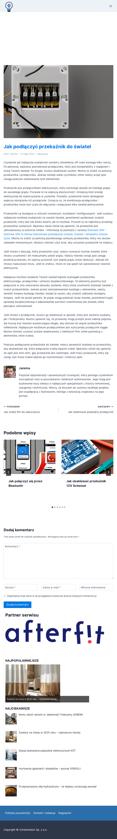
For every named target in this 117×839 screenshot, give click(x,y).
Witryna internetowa (93, 587)
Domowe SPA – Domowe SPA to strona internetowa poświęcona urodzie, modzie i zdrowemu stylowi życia (56, 234)
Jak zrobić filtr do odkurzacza (22, 409)
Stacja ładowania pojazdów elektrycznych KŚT (30, 699)
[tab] (52, 507)
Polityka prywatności (17, 813)
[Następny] (108, 472)
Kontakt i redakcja (44, 813)
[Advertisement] (58, 35)
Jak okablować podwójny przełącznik (90, 409)
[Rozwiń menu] (110, 6)
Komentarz (12, 546)
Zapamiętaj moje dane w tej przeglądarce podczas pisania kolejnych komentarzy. (52, 595)
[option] (47, 683)
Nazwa (10, 587)
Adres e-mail (52, 587)
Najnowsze (42, 154)
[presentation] (29, 457)
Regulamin (64, 813)
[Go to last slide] (8, 472)
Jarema (13, 154)
